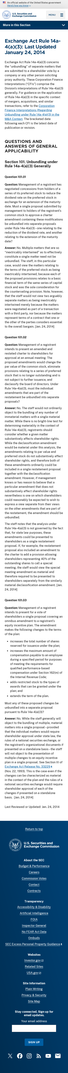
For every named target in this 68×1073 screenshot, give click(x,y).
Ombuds (34, 938)
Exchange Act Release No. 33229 (27, 766)
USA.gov (32, 972)
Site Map (34, 1001)
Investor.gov (32, 960)
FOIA (34, 919)
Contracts (34, 891)
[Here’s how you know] (34, 4)
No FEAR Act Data (34, 932)
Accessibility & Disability (34, 907)
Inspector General (34, 925)
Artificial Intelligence (34, 913)
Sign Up (34, 1042)
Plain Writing (34, 989)
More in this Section (16, 25)
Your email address (34, 1021)
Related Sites (34, 966)
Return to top (34, 829)
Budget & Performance (34, 866)
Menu (52, 14)
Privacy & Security (34, 995)
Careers (34, 872)
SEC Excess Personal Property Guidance (32, 944)
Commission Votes (34, 878)
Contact (34, 884)
